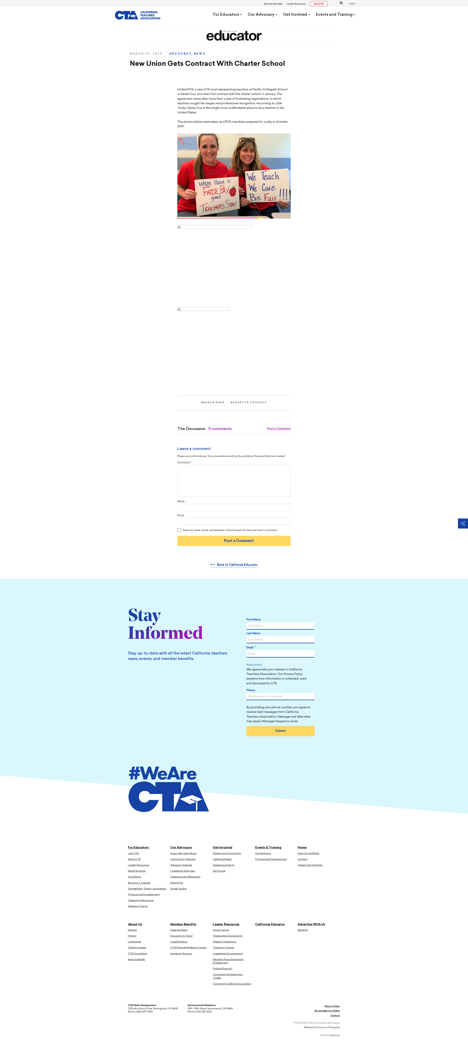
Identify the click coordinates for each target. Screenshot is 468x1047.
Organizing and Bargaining (185, 877)
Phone (250, 690)
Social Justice (178, 888)
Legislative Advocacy (182, 871)
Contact (302, 859)
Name (180, 501)
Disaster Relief (179, 930)
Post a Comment (279, 428)
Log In (352, 4)
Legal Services (178, 942)
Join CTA (133, 853)
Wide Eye (335, 1035)
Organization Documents (227, 936)
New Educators (137, 871)
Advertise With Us (311, 924)
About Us (135, 924)
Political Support (222, 968)
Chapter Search (137, 947)
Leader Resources (296, 4)
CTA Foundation (137, 953)
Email (180, 515)
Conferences (263, 853)
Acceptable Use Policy (327, 1011)
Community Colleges (183, 859)
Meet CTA (134, 859)
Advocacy (180, 53)
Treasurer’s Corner (223, 947)
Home (302, 847)
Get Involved (295, 15)
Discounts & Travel (181, 936)
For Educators (226, 15)
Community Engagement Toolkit (228, 976)
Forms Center (221, 930)
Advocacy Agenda (181, 865)
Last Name (253, 633)
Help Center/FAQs (308, 853)
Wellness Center (138, 906)
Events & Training (268, 847)
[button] (340, 3)
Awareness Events (223, 865)
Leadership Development (228, 953)
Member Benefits (273, 4)
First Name (253, 619)
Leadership (134, 942)
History (132, 936)
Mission (132, 930)
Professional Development (144, 894)
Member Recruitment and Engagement (228, 961)
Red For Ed (176, 883)
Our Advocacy (261, 15)
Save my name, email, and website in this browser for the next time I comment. (230, 530)
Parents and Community (227, 853)
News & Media (136, 959)
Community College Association (232, 984)
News (199, 53)
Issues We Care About (183, 853)
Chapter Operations (224, 942)
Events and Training (335, 15)
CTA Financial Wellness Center (188, 947)
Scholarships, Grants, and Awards (147, 888)
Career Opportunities (310, 865)
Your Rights (134, 877)
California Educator (270, 924)
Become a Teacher (139, 883)
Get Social (219, 871)
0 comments (220, 429)
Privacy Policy (254, 665)
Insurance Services (181, 953)
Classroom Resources (141, 900)
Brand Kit (303, 930)
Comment (184, 462)
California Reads (222, 859)
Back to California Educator (237, 565)
